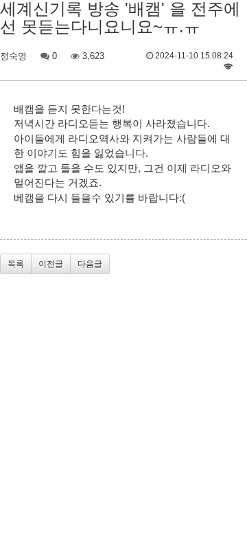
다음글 (90, 264)
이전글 (50, 264)
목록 (16, 264)
